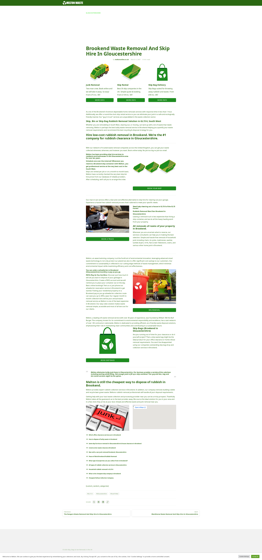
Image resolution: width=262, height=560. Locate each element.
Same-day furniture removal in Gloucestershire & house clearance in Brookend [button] (115, 443)
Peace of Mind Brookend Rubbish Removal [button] (103, 456)
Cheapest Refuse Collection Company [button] (101, 478)
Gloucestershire (93, 13)
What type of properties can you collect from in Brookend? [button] (108, 461)
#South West (114, 494)
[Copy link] (107, 502)
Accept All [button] (255, 556)
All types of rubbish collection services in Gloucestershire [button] (108, 465)
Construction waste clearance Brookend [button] (102, 448)
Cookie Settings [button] (244, 556)
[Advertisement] (131, 30)
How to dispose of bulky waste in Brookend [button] (103, 439)
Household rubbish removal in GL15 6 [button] (101, 469)
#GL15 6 (90, 494)
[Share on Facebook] (98, 502)
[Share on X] (94, 502)
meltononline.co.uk (122, 59)
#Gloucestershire (101, 494)
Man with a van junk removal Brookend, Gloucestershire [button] (107, 452)
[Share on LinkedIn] (103, 502)
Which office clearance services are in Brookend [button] (105, 435)
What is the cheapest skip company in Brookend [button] (105, 474)
